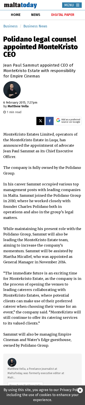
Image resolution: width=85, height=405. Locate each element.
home (15, 15)
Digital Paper (62, 15)
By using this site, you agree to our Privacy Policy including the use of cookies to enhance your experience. (42, 395)
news (35, 15)
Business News (35, 26)
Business (10, 26)
